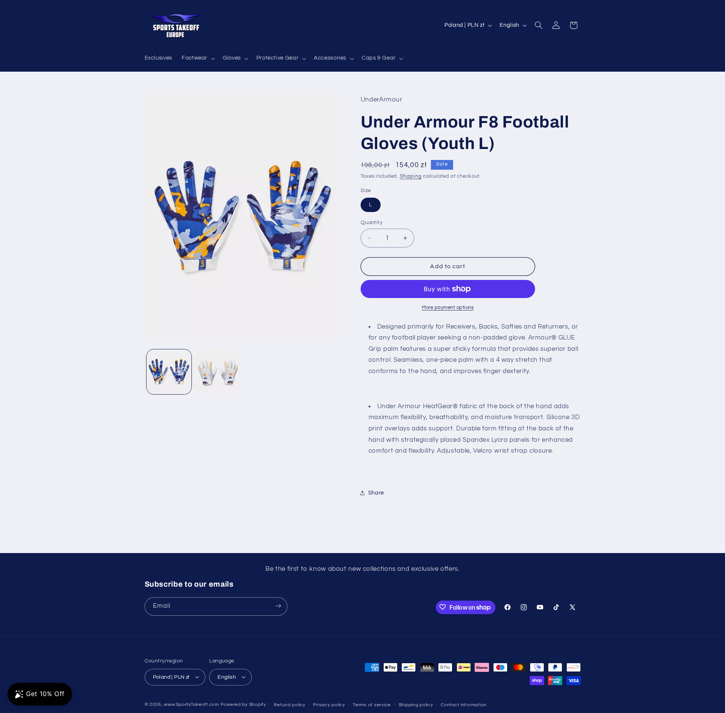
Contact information (464, 704)
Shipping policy (416, 704)
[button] (197, 58)
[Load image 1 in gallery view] (169, 371)
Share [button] (376, 493)
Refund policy (289, 704)
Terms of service (372, 704)
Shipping (411, 176)
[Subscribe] (278, 606)
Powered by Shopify (243, 704)
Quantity (372, 222)
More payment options (448, 307)
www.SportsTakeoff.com (191, 704)
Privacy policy (329, 704)
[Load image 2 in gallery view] (217, 371)
